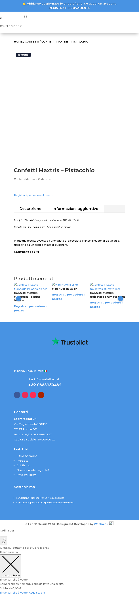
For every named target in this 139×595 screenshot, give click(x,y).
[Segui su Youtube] (41, 395)
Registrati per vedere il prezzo (34, 195)
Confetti (32, 41)
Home (18, 41)
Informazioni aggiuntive (75, 208)
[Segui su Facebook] (17, 395)
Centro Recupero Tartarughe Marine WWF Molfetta (44, 502)
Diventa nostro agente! (33, 470)
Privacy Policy (26, 474)
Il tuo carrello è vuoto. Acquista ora (22, 592)
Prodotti (22, 460)
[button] (18, 298)
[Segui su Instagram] (25, 395)
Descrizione (30, 208)
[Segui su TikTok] (33, 395)
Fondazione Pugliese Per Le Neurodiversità (40, 498)
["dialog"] (69, 572)
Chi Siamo (23, 465)
